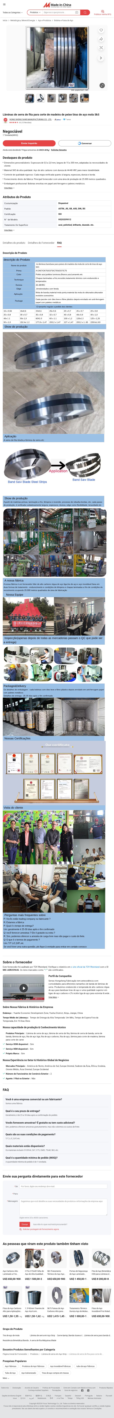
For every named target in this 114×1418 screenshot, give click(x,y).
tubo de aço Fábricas (85, 1366)
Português (89, 1396)
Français (58, 1396)
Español (68, 1396)
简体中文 (28, 1396)
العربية (31, 1398)
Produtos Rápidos (106, 1388)
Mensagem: (13, 1201)
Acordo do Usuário (32, 1388)
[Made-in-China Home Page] (57, 5)
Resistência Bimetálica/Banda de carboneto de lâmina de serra (16, 1340)
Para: (15, 1193)
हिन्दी (51, 1398)
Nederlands (42, 1398)
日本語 (48, 1396)
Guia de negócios (71, 1390)
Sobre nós (5, 1388)
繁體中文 (39, 1396)
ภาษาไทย (60, 1398)
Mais (5, 1378)
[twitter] (88, 1390)
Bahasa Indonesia (94, 1398)
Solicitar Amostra (59, 150)
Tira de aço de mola (11, 1335)
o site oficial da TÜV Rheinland (85, 966)
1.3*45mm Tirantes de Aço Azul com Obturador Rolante (34, 1311)
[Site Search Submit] (85, 12)
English (18, 1396)
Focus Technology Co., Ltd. (53, 1403)
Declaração (17, 1388)
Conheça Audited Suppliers (38, 1390)
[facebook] (82, 1390)
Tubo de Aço (10, 1373)
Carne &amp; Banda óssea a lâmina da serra (70, 1335)
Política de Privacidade (51, 1388)
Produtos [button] (34, 12)
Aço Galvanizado (28, 1373)
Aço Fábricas (10, 1366)
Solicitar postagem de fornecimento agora (39, 1229)
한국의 (22, 1398)
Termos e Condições (93, 1408)
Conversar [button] (86, 143)
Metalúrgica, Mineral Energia (22, 20)
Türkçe (70, 1398)
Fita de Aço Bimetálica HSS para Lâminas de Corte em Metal (101, 1274)
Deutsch (78, 1396)
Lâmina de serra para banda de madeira (97, 1335)
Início (5, 20)
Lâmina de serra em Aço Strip (42, 1335)
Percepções (56, 1390)
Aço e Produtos (44, 20)
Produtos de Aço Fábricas (33, 1366)
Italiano (99, 1396)
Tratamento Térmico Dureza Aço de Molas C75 (79, 1311)
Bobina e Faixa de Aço (63, 20)
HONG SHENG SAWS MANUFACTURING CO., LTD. (30, 119)
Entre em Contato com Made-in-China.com (80, 1388)
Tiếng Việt (80, 1398)
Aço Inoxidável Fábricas (60, 1366)
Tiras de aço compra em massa (55, 1373)
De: (16, 1186)
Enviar (25, 1224)
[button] (4, 4)
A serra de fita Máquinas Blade (43, 1340)
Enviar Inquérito (29, 143)
